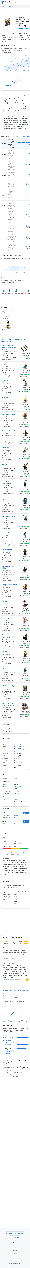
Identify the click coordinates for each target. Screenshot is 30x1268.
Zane (3, 668)
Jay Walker (5, 381)
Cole (3, 635)
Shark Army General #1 (9, 499)
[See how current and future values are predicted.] (28, 802)
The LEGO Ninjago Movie (21, 749)
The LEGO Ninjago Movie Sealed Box (8, 704)
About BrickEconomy (15, 1264)
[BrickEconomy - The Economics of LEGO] (8, 2)
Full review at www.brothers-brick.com (12, 979)
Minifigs (15, 1250)
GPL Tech (5, 601)
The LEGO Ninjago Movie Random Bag (8, 686)
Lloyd (4, 364)
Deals (15, 1254)
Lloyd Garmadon (7, 550)
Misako (4, 652)
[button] (12, 52)
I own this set (9, 728)
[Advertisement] (16, 13)
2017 (6, 355)
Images (19, 28)
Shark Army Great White (8, 567)
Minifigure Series (10, 6)
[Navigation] (26, 2)
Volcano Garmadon (8, 533)
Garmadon (5, 481)
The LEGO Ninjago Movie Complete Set (9, 346)
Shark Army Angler (8, 516)
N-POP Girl (5, 618)
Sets (2, 6)
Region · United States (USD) (16, 1233)
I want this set (9, 731)
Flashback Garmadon (9, 431)
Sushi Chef (5, 448)
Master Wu (6, 397)
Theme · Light (16, 1237)
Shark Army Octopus (9, 414)
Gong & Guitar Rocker (9, 585)
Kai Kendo (5, 464)
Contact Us (15, 1267)
